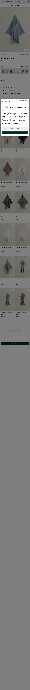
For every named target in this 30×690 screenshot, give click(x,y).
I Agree (15, 132)
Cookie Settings (15, 128)
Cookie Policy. (15, 123)
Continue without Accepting (21, 100)
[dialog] (15, 117)
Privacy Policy (7, 123)
